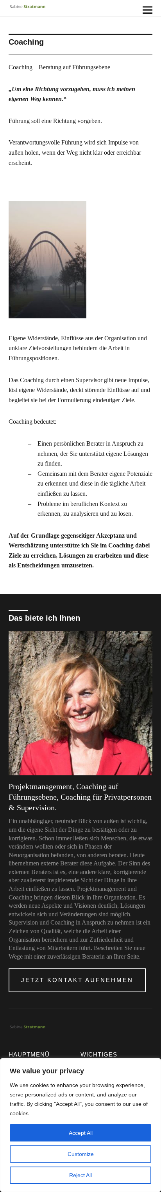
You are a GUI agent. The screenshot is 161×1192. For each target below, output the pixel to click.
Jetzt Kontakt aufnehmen (77, 980)
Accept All (81, 1133)
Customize (81, 1154)
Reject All (80, 1175)
